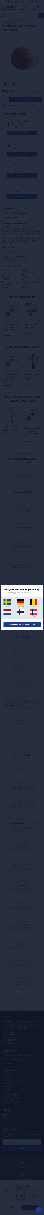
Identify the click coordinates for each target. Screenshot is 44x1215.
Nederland (7, 616)
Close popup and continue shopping (22, 624)
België (33, 606)
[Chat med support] (39, 1210)
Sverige (7, 606)
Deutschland (20, 606)
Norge (33, 616)
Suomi (20, 616)
